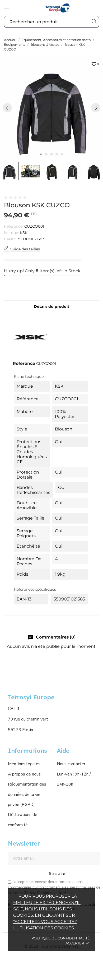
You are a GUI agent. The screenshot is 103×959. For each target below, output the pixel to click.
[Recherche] (93, 21)
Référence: (13, 226)
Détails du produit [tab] (51, 306)
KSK (23, 232)
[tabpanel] (51, 107)
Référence (24, 363)
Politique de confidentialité (60, 938)
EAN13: (10, 239)
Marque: (11, 232)
